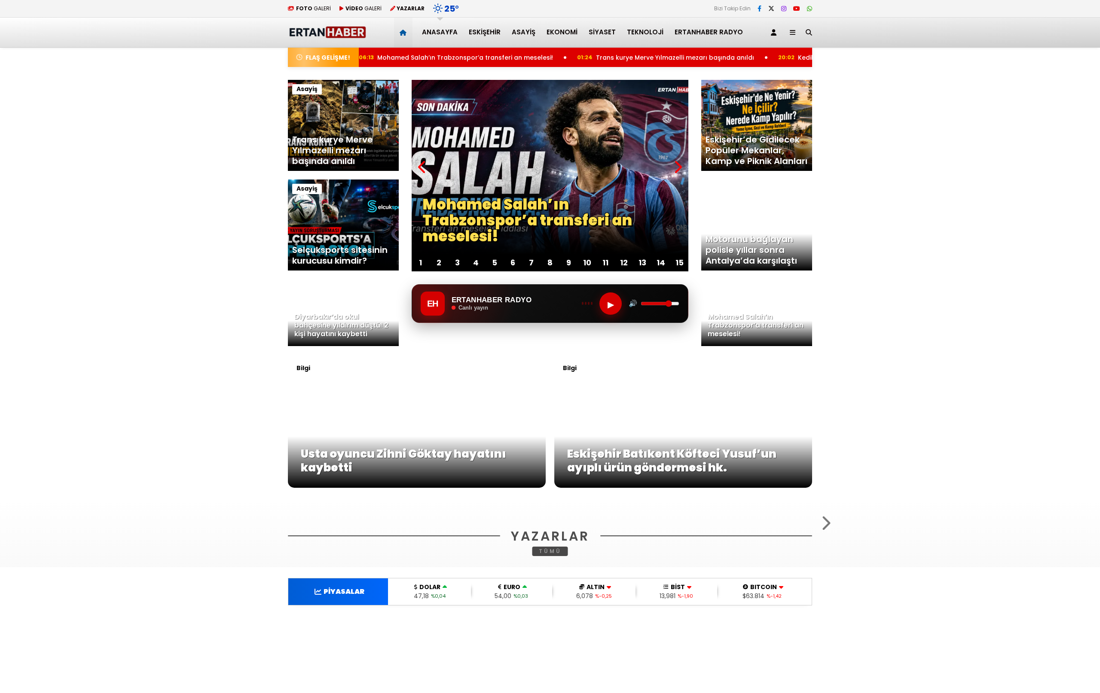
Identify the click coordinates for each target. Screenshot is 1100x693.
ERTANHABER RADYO (709, 31)
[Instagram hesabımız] (783, 8)
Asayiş (523, 31)
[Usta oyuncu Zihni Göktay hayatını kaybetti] (417, 485)
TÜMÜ (550, 655)
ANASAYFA (440, 31)
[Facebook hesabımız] (759, 8)
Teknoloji (645, 31)
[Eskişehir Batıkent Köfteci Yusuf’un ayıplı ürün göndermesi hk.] (683, 485)
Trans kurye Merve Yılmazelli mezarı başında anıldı (643, 58)
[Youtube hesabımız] (796, 8)
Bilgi (303, 368)
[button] (404, 32)
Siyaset (602, 31)
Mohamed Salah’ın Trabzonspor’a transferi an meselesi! (430, 58)
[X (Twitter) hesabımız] (771, 8)
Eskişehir (485, 31)
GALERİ (313, 8)
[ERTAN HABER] (327, 34)
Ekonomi (562, 31)
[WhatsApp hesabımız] (809, 8)
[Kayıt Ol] (775, 32)
